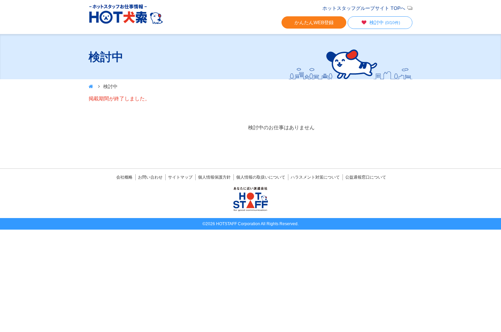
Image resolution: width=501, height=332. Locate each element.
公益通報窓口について (365, 177)
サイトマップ (180, 177)
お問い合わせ (150, 177)
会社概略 (124, 177)
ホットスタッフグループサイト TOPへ (363, 8)
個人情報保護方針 (214, 177)
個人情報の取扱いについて (260, 177)
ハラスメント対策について (315, 177)
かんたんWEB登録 (314, 22)
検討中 (384, 22)
